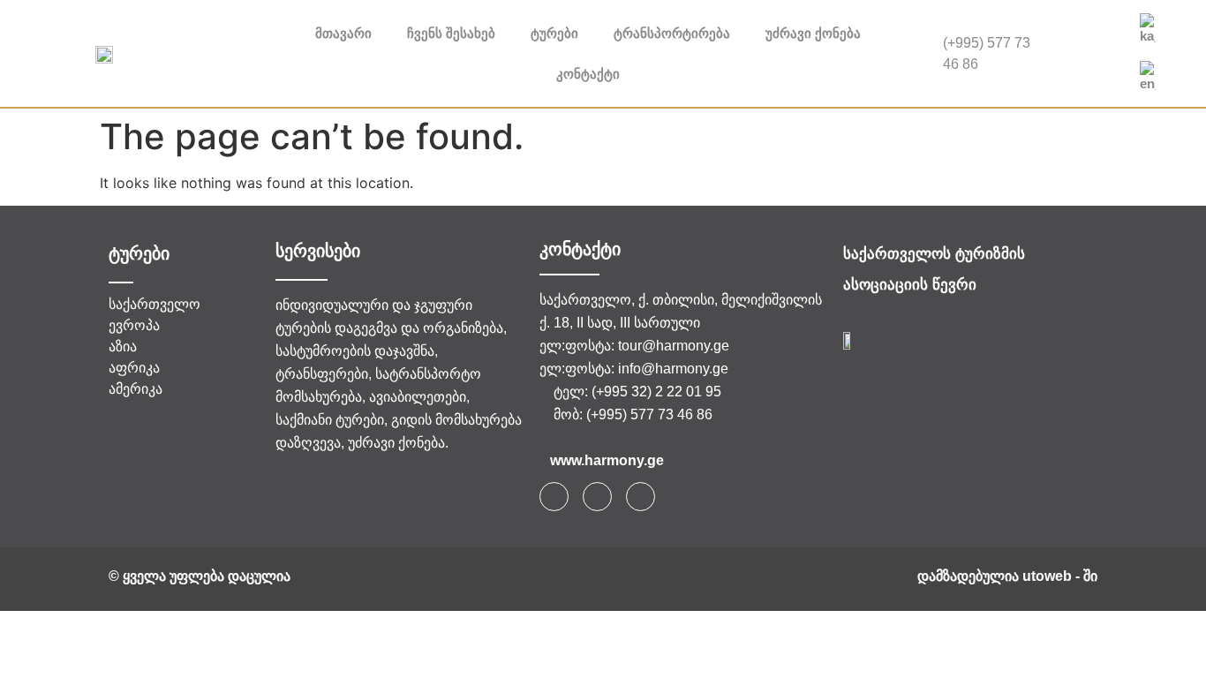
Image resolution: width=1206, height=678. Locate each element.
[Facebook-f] (554, 496)
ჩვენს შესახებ (451, 33)
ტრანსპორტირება (672, 33)
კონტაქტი (588, 73)
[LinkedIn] (1089, 71)
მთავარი (343, 33)
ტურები (554, 33)
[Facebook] (1089, 36)
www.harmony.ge (607, 460)
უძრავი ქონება (813, 33)
